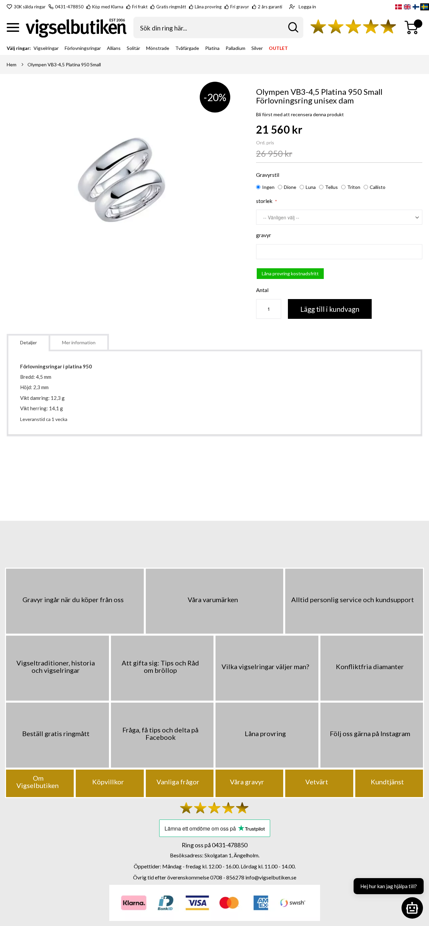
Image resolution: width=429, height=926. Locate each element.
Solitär (133, 48)
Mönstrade (157, 48)
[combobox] (218, 27)
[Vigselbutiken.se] (76, 28)
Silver (257, 48)
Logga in (307, 6)
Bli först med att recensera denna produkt (300, 114)
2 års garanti (270, 6)
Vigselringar (46, 48)
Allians (114, 48)
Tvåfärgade (187, 48)
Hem (11, 64)
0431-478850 (69, 6)
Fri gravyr (239, 6)
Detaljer (28, 342)
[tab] (28, 342)
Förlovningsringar (83, 48)
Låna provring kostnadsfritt (290, 273)
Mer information (79, 342)
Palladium (235, 48)
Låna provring (208, 6)
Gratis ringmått (171, 6)
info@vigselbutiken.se (270, 877)
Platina (212, 48)
